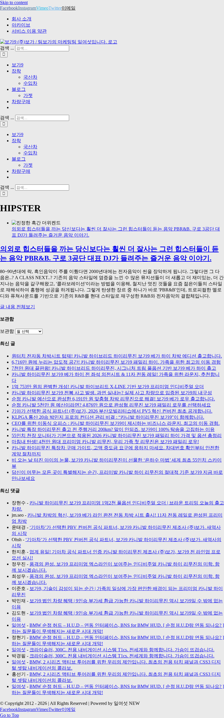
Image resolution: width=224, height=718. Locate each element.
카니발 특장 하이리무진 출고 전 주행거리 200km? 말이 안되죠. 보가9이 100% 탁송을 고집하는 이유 (113, 429)
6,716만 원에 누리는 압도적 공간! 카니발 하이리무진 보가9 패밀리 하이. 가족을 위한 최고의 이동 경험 (116, 362)
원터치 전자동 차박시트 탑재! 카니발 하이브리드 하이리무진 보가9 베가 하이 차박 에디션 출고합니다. (117, 355)
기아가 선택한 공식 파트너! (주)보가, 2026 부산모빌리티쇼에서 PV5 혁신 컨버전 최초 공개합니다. (112, 411)
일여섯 (19, 625)
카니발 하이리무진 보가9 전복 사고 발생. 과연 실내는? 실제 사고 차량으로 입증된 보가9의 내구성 (112, 392)
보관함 (7, 331)
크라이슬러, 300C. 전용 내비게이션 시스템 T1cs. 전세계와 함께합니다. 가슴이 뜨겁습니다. (121, 649)
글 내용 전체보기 (17, 306)
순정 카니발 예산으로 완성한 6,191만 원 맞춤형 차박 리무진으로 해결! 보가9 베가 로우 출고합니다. (113, 398)
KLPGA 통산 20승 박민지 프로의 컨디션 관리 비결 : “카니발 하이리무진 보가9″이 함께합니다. (108, 417)
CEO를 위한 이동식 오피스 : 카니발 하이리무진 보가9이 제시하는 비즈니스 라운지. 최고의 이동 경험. (116, 423)
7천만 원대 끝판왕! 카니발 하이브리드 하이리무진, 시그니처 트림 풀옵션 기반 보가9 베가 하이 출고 (114, 368)
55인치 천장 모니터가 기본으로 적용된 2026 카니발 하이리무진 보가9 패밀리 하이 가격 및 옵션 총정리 (117, 435)
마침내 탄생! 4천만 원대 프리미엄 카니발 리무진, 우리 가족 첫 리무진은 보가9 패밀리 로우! (105, 441)
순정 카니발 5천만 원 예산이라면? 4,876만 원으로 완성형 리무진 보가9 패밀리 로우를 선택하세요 (111, 404)
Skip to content (14, 2)
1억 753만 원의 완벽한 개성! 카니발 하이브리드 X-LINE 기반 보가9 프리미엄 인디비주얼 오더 (108, 386)
